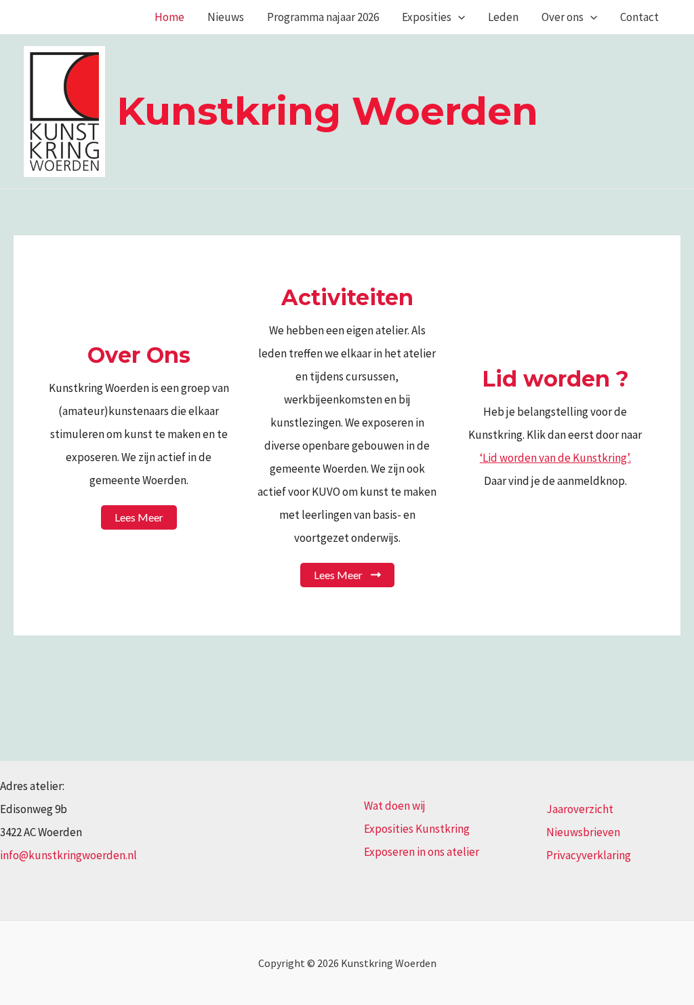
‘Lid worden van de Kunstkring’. (555, 457)
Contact (639, 16)
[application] (458, 17)
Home (169, 16)
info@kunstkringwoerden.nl (68, 855)
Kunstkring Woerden (327, 110)
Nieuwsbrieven (583, 832)
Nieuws (225, 16)
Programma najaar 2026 (323, 16)
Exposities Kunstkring (417, 828)
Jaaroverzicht (579, 809)
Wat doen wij (395, 805)
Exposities (426, 16)
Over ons (563, 16)
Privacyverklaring (588, 855)
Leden (503, 16)
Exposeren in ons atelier (421, 851)
